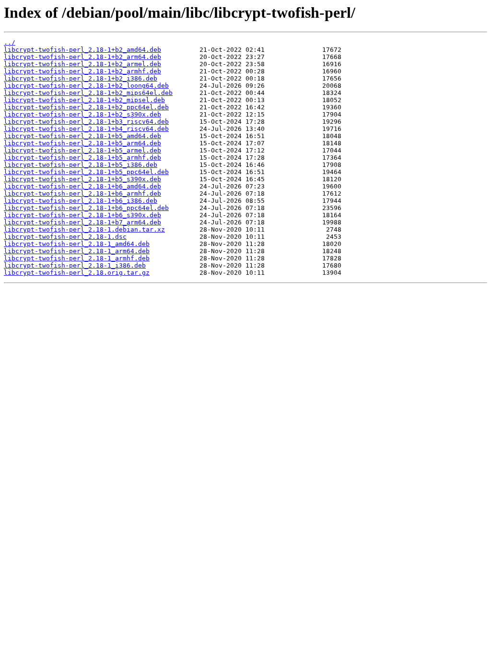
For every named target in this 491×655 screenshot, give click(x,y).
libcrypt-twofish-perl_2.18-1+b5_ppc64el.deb (86, 171)
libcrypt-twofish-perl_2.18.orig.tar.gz (77, 272)
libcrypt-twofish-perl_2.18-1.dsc (65, 236)
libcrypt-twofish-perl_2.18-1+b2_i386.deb (80, 78)
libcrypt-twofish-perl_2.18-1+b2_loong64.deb (86, 85)
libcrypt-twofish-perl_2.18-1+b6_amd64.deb (82, 186)
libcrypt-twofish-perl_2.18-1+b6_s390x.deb (82, 215)
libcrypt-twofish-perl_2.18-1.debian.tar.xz (84, 229)
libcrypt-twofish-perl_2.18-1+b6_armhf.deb (82, 193)
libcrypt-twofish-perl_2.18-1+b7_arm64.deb (82, 222)
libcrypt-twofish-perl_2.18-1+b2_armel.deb (82, 64)
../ (9, 42)
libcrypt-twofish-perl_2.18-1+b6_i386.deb (80, 200)
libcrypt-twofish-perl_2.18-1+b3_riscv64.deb (86, 121)
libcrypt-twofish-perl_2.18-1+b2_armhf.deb (82, 71)
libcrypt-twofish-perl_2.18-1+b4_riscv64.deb (86, 128)
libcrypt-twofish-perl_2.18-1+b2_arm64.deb (82, 56)
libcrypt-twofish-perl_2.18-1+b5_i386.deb (80, 164)
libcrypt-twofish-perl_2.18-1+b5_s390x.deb (82, 179)
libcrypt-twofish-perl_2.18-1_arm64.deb (77, 251)
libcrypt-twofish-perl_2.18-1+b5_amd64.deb (82, 136)
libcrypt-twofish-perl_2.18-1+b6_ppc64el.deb (86, 207)
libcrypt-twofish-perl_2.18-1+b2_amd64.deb (82, 49)
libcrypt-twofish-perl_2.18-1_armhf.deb (77, 258)
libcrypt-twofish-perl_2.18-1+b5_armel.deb (82, 150)
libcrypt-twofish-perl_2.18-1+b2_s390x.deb (82, 114)
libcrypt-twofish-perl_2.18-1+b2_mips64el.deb (88, 92)
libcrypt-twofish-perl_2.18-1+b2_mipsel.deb (84, 100)
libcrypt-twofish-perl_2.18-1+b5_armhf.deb (82, 157)
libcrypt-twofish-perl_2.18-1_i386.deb (75, 265)
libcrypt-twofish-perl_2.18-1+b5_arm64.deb (82, 143)
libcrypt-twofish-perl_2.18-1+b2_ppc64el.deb (86, 107)
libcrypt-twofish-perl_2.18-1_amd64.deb (77, 243)
